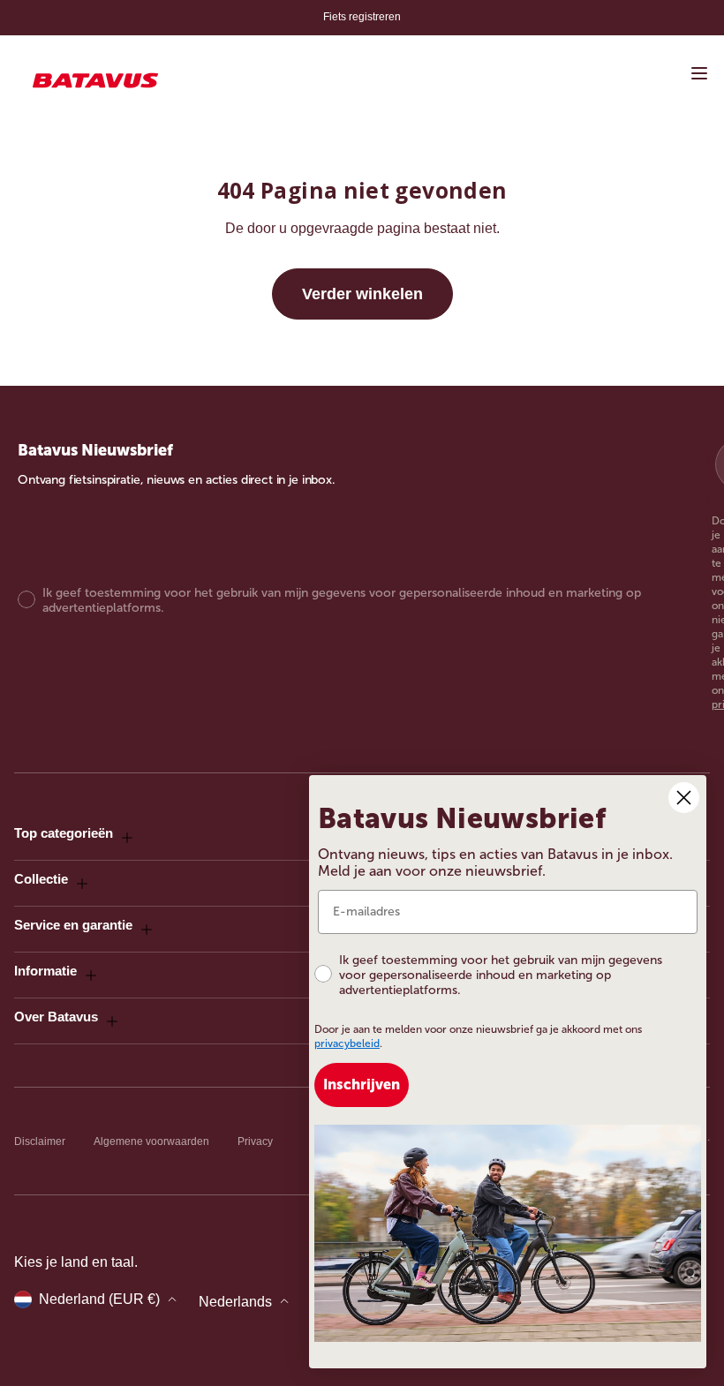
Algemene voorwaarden (151, 1141)
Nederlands (235, 1301)
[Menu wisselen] (699, 73)
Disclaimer (39, 1141)
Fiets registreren (362, 17)
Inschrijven (361, 1084)
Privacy (255, 1141)
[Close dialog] (683, 797)
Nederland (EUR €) (99, 1299)
